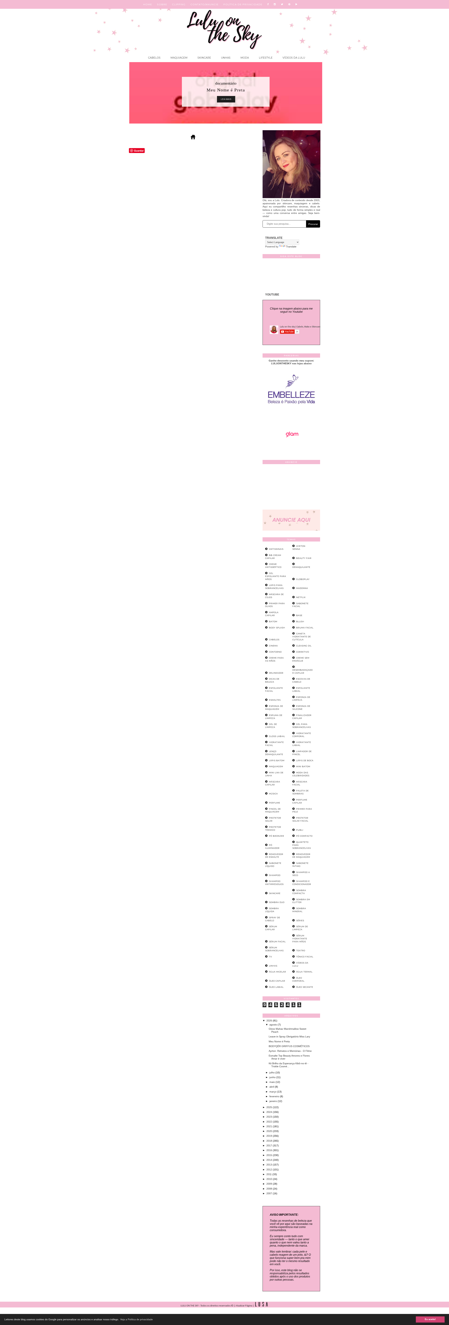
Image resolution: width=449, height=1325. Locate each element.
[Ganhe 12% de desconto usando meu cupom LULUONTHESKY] (291, 447)
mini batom (303, 766)
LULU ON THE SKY (190, 1305)
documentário (225, 83)
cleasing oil (303, 646)
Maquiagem (178, 57)
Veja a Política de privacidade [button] (136, 1319)
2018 (269, 1140)
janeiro (273, 1101)
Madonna (302, 588)
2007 (269, 1193)
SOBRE (162, 4)
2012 (269, 1169)
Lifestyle (265, 57)
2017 (269, 1145)
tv (270, 956)
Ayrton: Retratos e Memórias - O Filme (290, 1051)
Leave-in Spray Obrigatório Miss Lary (289, 1036)
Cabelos (154, 57)
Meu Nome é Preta (279, 1041)
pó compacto (304, 836)
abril (272, 1086)
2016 (269, 1150)
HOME (147, 4)
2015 (269, 1155)
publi (299, 830)
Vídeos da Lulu (293, 57)
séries (300, 920)
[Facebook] (268, 4)
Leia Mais (226, 99)
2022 (269, 1121)
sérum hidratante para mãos (299, 938)
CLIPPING (179, 4)
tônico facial (304, 956)
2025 (269, 1107)
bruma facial (304, 627)
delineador (276, 673)
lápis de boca (304, 760)
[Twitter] (282, 4)
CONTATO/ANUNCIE (204, 4)
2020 (269, 1131)
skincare (274, 893)
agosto (273, 1024)
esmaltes (275, 700)
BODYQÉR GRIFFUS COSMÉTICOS (289, 1046)
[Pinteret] (289, 4)
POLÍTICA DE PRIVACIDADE (242, 4)
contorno (275, 652)
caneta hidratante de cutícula (301, 636)
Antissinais (276, 549)
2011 (269, 1174)
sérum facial (277, 941)
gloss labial (277, 736)
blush (300, 621)
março (273, 1091)
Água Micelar (277, 972)
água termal (304, 972)
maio (272, 1082)
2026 (269, 1020)
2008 (269, 1188)
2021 (269, 1126)
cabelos (274, 639)
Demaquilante (301, 567)
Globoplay (303, 579)
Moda (244, 57)
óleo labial (276, 987)
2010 (269, 1179)
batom (273, 621)
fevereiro (274, 1096)
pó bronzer (276, 836)
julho (272, 1072)
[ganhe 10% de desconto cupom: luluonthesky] (291, 416)
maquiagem (276, 766)
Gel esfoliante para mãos (275, 576)
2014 (269, 1159)
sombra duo (276, 902)
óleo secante (304, 987)
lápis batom (276, 760)
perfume (274, 803)
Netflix (301, 597)
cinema (273, 646)
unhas (273, 966)
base (299, 615)
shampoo (274, 875)
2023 (269, 1116)
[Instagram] (275, 4)
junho (272, 1077)
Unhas (225, 57)
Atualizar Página (244, 1305)
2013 (269, 1164)
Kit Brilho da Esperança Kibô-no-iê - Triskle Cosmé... (288, 1065)
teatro (300, 950)
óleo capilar (277, 981)
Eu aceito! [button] (430, 1319)
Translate (291, 246)
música (273, 793)
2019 (269, 1135)
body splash (277, 627)
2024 (269, 1112)
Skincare (204, 57)
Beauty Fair (303, 558)
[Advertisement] (291, 488)
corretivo (302, 652)
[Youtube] (296, 4)
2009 (269, 1183)
